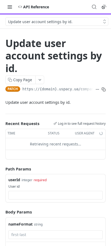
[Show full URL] (97, 89)
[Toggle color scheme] (104, 6)
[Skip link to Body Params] (1, 211)
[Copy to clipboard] (104, 89)
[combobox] (55, 195)
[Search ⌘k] (94, 6)
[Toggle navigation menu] (9, 6)
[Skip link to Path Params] (1, 168)
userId (14, 179)
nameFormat (20, 224)
